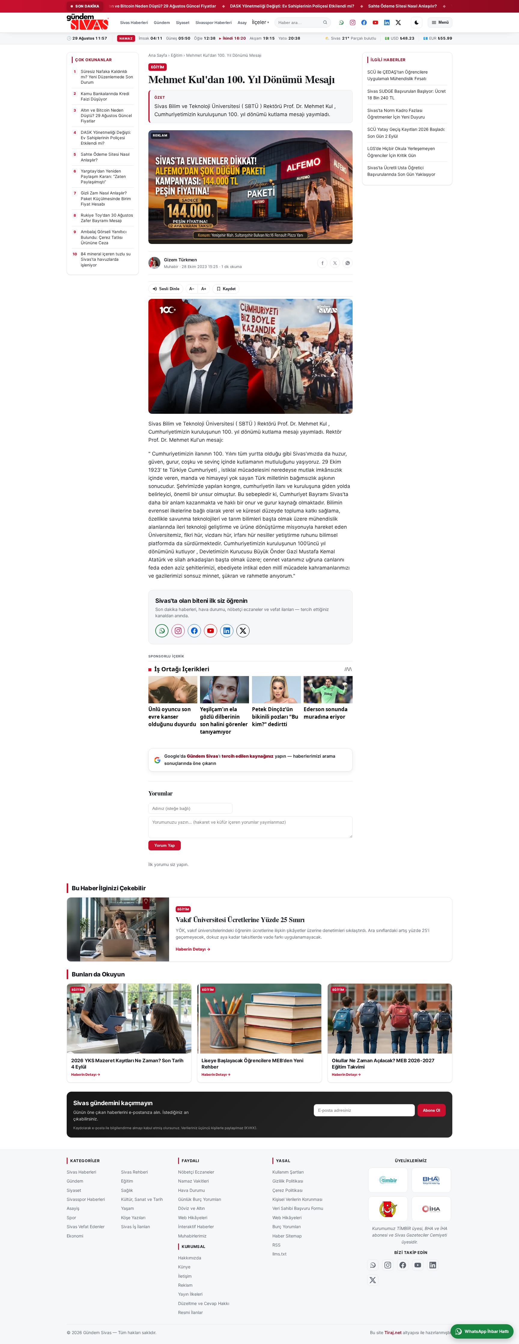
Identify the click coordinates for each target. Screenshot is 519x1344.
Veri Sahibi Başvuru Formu (297, 1208)
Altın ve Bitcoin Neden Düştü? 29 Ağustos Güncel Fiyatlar (117, 6)
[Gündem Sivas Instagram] (352, 22)
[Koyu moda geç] (416, 22)
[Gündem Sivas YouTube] (375, 22)
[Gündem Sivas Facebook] (364, 22)
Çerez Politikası (287, 1189)
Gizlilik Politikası (287, 1180)
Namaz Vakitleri (193, 1180)
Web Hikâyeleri (192, 1217)
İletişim (185, 1275)
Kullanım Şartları (288, 1171)
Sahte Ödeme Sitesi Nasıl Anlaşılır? (359, 6)
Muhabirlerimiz (192, 1235)
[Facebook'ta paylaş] (322, 263)
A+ (203, 289)
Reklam (185, 1285)
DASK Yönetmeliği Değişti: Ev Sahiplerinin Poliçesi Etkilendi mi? (249, 6)
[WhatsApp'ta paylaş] (347, 263)
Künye (184, 1266)
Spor (71, 1217)
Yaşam (127, 1208)
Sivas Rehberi (134, 1171)
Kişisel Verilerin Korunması (297, 1199)
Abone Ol (431, 1110)
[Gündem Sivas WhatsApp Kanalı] (341, 22)
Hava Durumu (191, 1189)
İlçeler (260, 22)
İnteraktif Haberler (196, 1226)
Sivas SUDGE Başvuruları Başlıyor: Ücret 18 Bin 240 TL (406, 94)
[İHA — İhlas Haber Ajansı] (431, 1209)
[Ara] (325, 22)
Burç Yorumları (286, 1226)
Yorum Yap (164, 845)
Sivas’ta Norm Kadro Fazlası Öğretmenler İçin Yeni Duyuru (396, 113)
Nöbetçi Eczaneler (196, 1171)
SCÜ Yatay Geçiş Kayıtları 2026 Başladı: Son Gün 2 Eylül (406, 132)
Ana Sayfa (157, 55)
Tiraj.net (393, 1332)
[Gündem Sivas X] (398, 22)
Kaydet (229, 289)
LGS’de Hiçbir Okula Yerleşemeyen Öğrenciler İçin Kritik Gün (401, 152)
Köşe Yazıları (133, 1217)
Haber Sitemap (287, 1235)
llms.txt (279, 1253)
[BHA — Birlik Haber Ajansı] (431, 1180)
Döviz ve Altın (191, 1208)
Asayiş (244, 22)
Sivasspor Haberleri (214, 22)
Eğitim (176, 55)
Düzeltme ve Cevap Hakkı (203, 1303)
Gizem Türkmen (180, 260)
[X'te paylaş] (335, 263)
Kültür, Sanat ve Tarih (142, 1199)
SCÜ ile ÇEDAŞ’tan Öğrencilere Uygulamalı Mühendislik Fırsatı (397, 75)
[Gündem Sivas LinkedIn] (387, 22)
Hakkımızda (189, 1257)
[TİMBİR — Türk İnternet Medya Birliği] (388, 1180)
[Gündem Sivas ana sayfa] (88, 22)
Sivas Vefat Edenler (86, 1226)
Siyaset (183, 22)
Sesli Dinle (169, 289)
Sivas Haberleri (134, 22)
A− (191, 289)
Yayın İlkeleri (190, 1294)
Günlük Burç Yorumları (199, 1199)
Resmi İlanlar (190, 1312)
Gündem (162, 22)
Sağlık (127, 1189)
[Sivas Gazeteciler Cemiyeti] (388, 1209)
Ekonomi (75, 1235)
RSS (276, 1244)
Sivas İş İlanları (135, 1226)
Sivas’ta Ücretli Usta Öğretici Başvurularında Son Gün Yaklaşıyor (401, 171)
